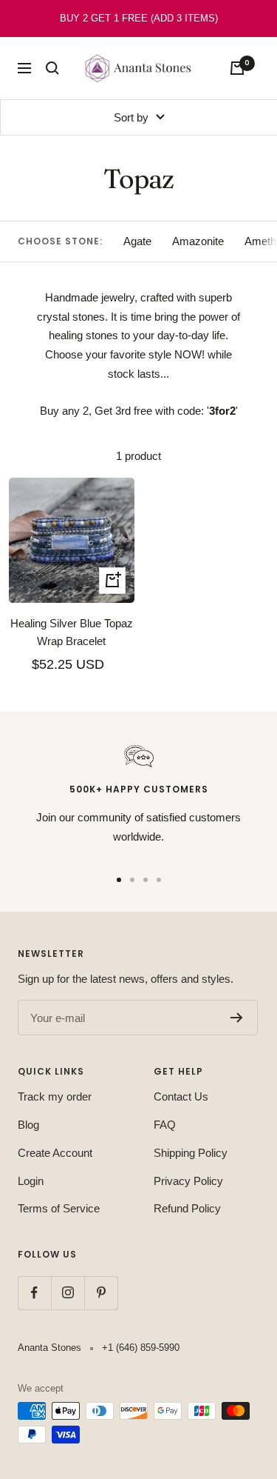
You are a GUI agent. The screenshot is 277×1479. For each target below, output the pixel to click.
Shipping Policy (191, 1152)
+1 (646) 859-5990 (140, 1347)
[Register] (236, 1017)
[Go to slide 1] (119, 880)
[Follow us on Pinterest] (100, 1292)
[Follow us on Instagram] (67, 1292)
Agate (137, 241)
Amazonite (198, 241)
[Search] (52, 68)
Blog (28, 1124)
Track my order (55, 1096)
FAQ (165, 1124)
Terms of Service (59, 1208)
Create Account (55, 1152)
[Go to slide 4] (159, 880)
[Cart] (237, 68)
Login (31, 1181)
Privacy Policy (188, 1181)
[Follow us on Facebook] (34, 1292)
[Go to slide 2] (132, 880)
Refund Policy (187, 1208)
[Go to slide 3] (145, 880)
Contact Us (181, 1096)
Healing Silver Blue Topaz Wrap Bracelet (71, 632)
